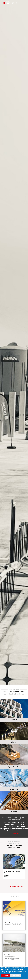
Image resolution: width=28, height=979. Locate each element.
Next (24, 865)
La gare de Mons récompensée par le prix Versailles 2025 (11, 958)
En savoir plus (15, 833)
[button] (26, 3)
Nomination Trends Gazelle (13, 924)
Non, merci (16, 975)
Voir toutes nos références (15, 886)
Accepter (5, 975)
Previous (3, 865)
